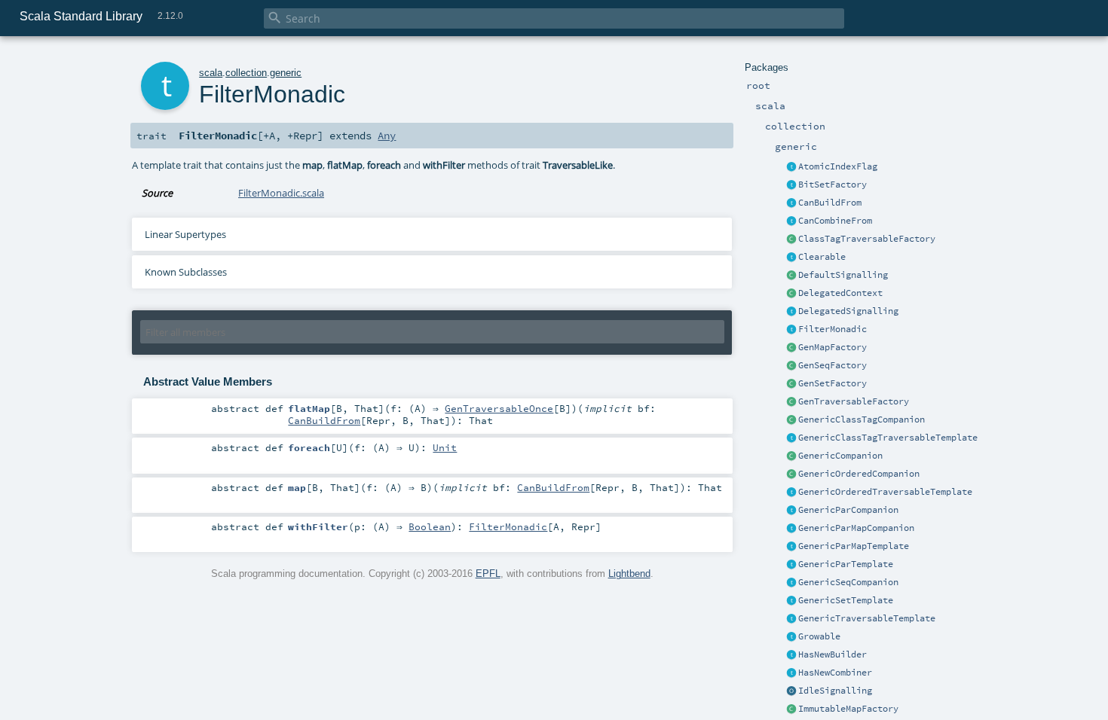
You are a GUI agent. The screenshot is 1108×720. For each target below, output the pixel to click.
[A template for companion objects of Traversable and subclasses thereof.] (791, 402)
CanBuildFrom (830, 202)
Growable (819, 636)
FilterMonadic (832, 329)
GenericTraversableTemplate (866, 618)
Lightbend (629, 573)
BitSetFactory (832, 184)
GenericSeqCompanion (848, 582)
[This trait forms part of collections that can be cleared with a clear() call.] (791, 258)
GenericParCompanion (848, 510)
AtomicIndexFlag (837, 166)
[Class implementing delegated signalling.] (791, 294)
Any (387, 135)
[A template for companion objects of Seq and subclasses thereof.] (791, 366)
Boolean (430, 526)
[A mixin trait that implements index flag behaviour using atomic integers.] (791, 167)
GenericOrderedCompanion (859, 473)
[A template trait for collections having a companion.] (791, 565)
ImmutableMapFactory (848, 708)
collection (246, 72)
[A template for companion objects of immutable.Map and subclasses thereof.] (791, 709)
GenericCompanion (840, 455)
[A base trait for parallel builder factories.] (791, 221)
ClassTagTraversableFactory (866, 238)
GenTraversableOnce (499, 408)
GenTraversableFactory (853, 401)
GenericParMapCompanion (856, 528)
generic (285, 72)
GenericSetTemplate (845, 600)
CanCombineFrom (835, 220)
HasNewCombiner (835, 672)
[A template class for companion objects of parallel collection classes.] (791, 511)
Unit (445, 447)
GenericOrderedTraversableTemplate (885, 492)
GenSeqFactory (832, 365)
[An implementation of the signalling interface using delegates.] (791, 312)
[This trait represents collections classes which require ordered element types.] (791, 493)
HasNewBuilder (832, 654)
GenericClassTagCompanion (861, 419)
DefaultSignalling (843, 275)
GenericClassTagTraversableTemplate (888, 437)
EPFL (488, 573)
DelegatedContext (840, 293)
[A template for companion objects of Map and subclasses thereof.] (791, 348)
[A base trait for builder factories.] (791, 203)
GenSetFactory (832, 383)
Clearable (822, 257)
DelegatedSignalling (848, 311)
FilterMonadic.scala (281, 193)
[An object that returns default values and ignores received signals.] (791, 691)
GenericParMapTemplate (853, 546)
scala (210, 72)
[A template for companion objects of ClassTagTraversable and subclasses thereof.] (791, 239)
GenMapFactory (832, 347)
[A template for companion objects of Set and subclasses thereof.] (791, 384)
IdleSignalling (835, 690)
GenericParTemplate (845, 564)
